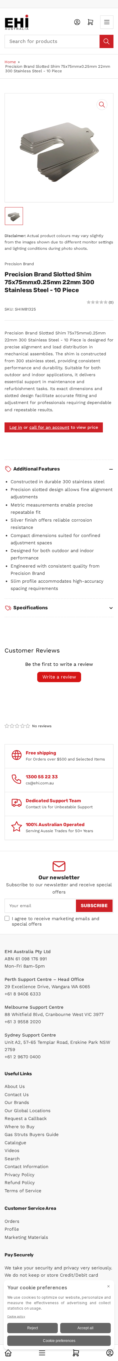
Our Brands (17, 1102)
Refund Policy (20, 1182)
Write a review (59, 677)
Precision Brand (19, 264)
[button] (18, 726)
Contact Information (26, 1166)
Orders (12, 1221)
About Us (15, 1086)
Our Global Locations (28, 1110)
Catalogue (15, 1142)
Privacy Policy (19, 1174)
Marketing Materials (26, 1237)
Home (10, 62)
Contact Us (17, 1094)
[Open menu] (106, 22)
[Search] (106, 41)
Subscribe (94, 905)
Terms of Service (23, 1190)
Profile (12, 1229)
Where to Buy (19, 1126)
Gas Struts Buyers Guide (32, 1134)
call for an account (49, 427)
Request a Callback (26, 1118)
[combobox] (59, 41)
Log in (15, 427)
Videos (12, 1150)
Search (12, 1158)
